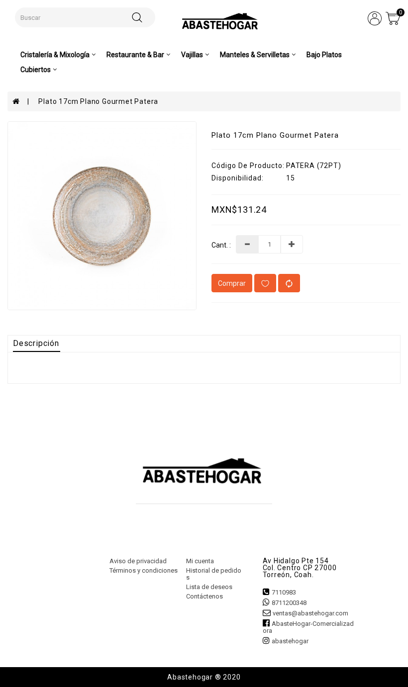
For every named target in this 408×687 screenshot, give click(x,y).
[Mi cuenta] (375, 18)
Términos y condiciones (143, 570)
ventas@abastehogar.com (310, 613)
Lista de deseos (209, 587)
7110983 (284, 592)
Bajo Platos (324, 55)
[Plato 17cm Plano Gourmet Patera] (102, 215)
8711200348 (289, 602)
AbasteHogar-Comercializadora (308, 627)
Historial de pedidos (213, 574)
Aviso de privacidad (138, 561)
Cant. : (221, 245)
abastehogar (290, 641)
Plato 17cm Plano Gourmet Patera (98, 101)
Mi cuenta (200, 561)
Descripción (36, 343)
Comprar (232, 283)
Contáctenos (204, 596)
